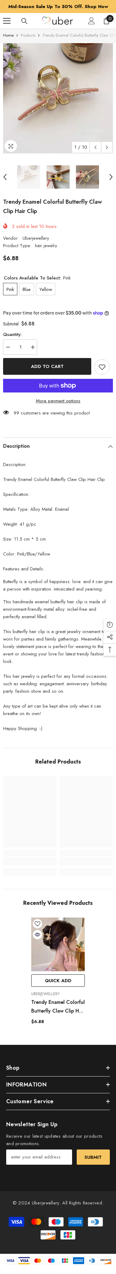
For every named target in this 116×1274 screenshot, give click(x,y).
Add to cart (47, 366)
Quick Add (58, 980)
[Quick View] (37, 934)
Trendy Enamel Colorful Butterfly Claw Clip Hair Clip (58, 1007)
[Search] (24, 21)
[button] (95, 147)
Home (8, 35)
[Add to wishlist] (102, 367)
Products (28, 35)
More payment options (58, 400)
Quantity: (12, 334)
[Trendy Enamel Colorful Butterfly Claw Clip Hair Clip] (58, 944)
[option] (58, 6)
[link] (30, 861)
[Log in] (91, 20)
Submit (93, 1157)
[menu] (7, 21)
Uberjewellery (36, 238)
